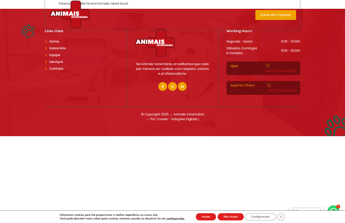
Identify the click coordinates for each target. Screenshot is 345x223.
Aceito (206, 217)
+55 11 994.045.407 (281, 71)
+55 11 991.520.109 (281, 90)
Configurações (260, 217)
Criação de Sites (172, 128)
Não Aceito (231, 217)
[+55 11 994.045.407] (268, 65)
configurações (175, 218)
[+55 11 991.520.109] (269, 85)
